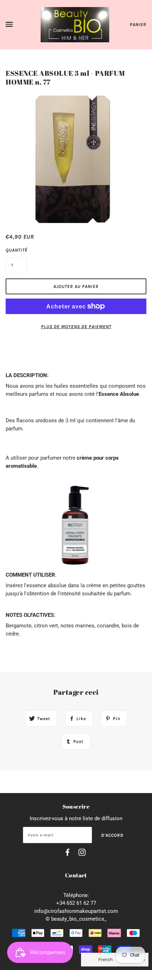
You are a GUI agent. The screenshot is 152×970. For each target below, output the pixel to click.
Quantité (16, 250)
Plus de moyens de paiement (76, 326)
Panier (138, 24)
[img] (67, 853)
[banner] (75, 24)
